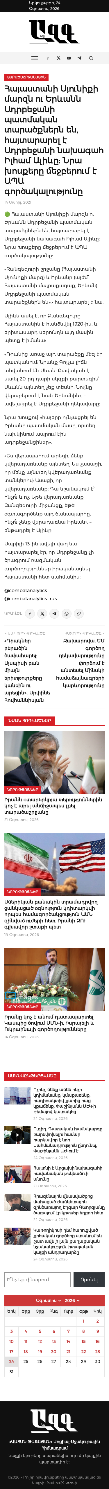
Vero (69, 1483)
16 (98, 1341)
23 (97, 1351)
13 (54, 1341)
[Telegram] (54, 614)
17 (11, 1351)
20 (53, 1351)
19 (40, 1351)
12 (40, 1341)
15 (83, 1341)
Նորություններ (22, 790)
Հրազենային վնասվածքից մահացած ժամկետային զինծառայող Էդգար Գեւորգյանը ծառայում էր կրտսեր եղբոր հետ (69, 1204)
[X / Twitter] (42, 614)
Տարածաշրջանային (26, 77)
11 (25, 1341)
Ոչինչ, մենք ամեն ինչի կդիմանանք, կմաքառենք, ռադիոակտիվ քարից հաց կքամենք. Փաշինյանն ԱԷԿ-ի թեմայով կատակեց (64, 1100)
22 (83, 1351)
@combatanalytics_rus (30, 598)
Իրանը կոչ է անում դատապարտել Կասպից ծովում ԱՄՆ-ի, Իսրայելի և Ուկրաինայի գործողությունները (49, 1023)
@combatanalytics (25, 590)
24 (11, 1361)
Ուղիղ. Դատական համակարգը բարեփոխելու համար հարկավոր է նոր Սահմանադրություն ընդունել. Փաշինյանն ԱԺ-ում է (67, 1140)
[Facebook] (30, 614)
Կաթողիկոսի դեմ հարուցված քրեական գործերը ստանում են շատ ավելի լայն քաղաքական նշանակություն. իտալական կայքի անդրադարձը (67, 1241)
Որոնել (89, 1280)
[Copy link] (79, 614)
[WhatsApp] (67, 614)
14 (68, 1341)
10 (11, 1341)
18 (26, 1351)
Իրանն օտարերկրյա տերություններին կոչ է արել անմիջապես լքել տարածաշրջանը (53, 806)
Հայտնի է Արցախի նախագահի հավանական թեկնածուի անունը (67, 1173)
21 (68, 1351)
